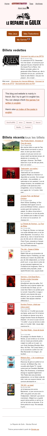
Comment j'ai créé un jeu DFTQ (32, 56)
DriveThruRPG (11, 122)
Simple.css (35, 429)
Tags (31, 4)
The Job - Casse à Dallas (30, 249)
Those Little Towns (19, 4)
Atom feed (22, 8)
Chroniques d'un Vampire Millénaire (22, 81)
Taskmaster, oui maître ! (29, 168)
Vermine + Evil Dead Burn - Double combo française (30, 277)
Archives (39, 4)
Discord (38, 122)
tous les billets (35, 137)
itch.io (20, 122)
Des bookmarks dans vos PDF (25, 84)
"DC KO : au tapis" (27, 385)
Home (7, 4)
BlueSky (18, 127)
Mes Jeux (12, 33)
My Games (22, 39)
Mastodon (29, 122)
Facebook (28, 127)
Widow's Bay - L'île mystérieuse (32, 357)
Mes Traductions (31, 33)
